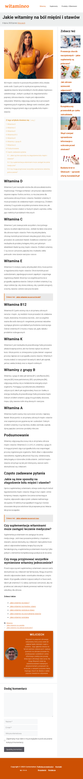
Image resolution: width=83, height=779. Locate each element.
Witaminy (43, 6)
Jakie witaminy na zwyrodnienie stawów (25, 614)
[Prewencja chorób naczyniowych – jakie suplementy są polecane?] (70, 42)
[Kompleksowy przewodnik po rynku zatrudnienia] (70, 98)
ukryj (32, 120)
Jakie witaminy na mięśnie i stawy (23, 606)
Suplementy (54, 6)
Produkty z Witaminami (69, 6)
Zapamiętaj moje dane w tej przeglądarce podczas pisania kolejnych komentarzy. (29, 740)
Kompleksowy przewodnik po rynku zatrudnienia (70, 110)
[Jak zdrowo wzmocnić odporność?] (70, 73)
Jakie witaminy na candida (15, 625)
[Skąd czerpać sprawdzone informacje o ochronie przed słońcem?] (70, 124)
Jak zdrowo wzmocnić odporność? (66, 86)
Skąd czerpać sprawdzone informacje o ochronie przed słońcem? (68, 141)
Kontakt (58, 767)
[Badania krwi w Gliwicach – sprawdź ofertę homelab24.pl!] (70, 158)
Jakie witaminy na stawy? (20, 603)
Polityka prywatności (45, 767)
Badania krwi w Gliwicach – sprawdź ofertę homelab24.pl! (70, 172)
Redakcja (52, 770)
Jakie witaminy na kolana (19, 617)
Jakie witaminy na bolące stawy (22, 610)
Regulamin (42, 770)
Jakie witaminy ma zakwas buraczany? (19, 628)
